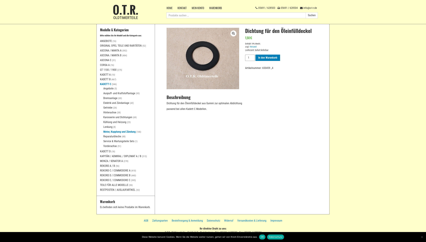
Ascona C (105, 60)
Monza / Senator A (111, 161)
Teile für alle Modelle (114, 185)
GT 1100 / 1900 (108, 69)
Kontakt (182, 8)
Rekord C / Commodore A (115, 170)
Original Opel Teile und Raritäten (121, 45)
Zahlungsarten (160, 220)
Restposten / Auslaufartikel (117, 189)
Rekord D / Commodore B (115, 175)
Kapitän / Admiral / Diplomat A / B (120, 156)
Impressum (276, 220)
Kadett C (105, 84)
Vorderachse (110, 146)
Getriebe (107, 107)
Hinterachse (109, 112)
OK (262, 237)
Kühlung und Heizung (114, 122)
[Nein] (422, 237)
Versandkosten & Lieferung (251, 220)
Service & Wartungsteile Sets (118, 141)
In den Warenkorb (267, 57)
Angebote (106, 41)
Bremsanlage (110, 98)
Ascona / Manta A (110, 50)
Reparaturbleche (112, 136)
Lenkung (107, 126)
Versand (253, 46)
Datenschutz (213, 220)
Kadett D (105, 151)
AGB (146, 220)
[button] (233, 33)
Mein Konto (198, 8)
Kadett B (105, 79)
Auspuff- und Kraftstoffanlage (119, 93)
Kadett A (105, 74)
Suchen (312, 15)
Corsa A (105, 65)
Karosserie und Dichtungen (117, 117)
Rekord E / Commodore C (115, 180)
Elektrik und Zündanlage (116, 103)
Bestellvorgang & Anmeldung (187, 220)
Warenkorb (215, 8)
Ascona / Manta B (110, 55)
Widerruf (228, 220)
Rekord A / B (107, 165)
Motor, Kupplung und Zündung (119, 131)
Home (170, 8)
